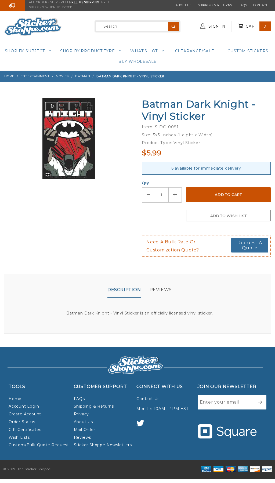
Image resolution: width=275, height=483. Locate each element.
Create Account (25, 414)
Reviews (161, 289)
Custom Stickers (247, 51)
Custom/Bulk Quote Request (39, 444)
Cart (255, 26)
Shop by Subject (25, 51)
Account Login (24, 406)
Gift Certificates (25, 429)
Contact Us (148, 398)
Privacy (81, 414)
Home (15, 398)
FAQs (242, 5)
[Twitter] (142, 426)
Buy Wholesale (137, 61)
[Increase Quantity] (175, 195)
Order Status (22, 421)
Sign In (216, 26)
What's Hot (144, 51)
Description (124, 289)
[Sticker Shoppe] (32, 26)
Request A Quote (249, 245)
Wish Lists (19, 437)
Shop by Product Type (87, 51)
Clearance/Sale (194, 51)
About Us (183, 5)
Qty (145, 183)
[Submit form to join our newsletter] (260, 402)
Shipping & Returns (215, 5)
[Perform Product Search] (173, 26)
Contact (260, 5)
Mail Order (84, 429)
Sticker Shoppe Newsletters (103, 444)
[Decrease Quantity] (148, 195)
